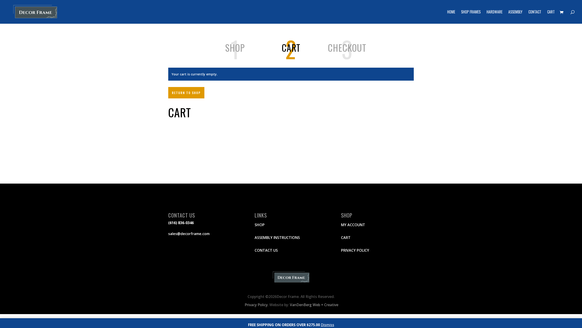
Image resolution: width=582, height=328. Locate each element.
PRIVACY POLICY (355, 250)
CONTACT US (266, 250)
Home (451, 12)
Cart (551, 12)
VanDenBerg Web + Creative (314, 304)
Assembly (515, 12)
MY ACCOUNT (353, 224)
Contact (534, 12)
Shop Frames (471, 12)
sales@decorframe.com (189, 233)
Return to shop (186, 92)
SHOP (260, 224)
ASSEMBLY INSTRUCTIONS (277, 237)
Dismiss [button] (327, 324)
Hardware (494, 12)
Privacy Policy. (256, 304)
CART (346, 237)
